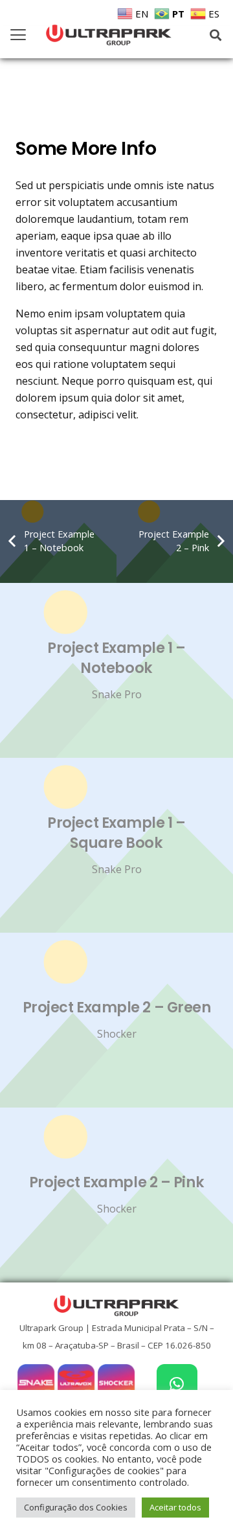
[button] (18, 35)
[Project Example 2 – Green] (116, 1020)
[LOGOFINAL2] (108, 35)
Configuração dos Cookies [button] (76, 1507)
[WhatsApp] (177, 1384)
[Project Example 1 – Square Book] (116, 845)
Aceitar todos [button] (175, 1507)
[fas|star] (35, 1382)
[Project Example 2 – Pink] (116, 1195)
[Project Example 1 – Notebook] (116, 670)
